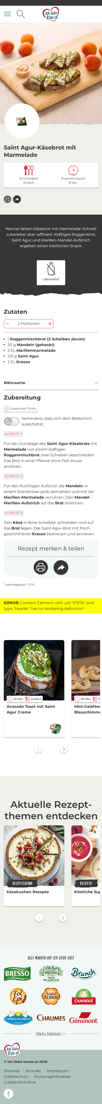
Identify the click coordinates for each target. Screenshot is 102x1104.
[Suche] (21, 14)
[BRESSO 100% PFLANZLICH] (50, 973)
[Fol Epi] (18, 996)
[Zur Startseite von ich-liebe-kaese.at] (51, 14)
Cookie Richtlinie (20, 1082)
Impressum (58, 1071)
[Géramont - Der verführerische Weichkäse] (83, 1017)
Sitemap (12, 1071)
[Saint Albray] (51, 996)
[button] (17, 199)
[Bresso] (18, 973)
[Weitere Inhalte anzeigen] (64, 749)
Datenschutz (16, 1076)
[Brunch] (83, 973)
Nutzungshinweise (52, 1076)
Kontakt (34, 1071)
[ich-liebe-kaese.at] (12, 1049)
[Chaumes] (51, 1017)
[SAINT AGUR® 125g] (21, 121)
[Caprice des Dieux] (18, 1017)
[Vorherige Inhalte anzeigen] (38, 749)
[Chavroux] (84, 996)
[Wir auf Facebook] (8, 1094)
